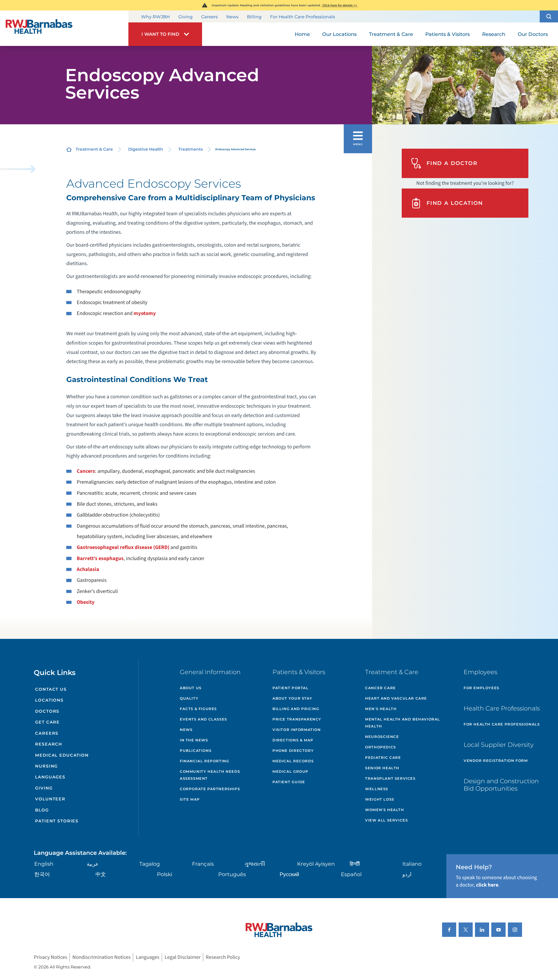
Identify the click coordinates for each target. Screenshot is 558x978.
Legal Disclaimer (183, 957)
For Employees (481, 688)
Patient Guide (288, 782)
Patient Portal (290, 688)
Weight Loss (379, 799)
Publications (195, 751)
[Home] (64, 28)
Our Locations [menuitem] (339, 34)
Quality (189, 698)
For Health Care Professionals (302, 16)
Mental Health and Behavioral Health (402, 722)
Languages (50, 776)
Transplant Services (390, 778)
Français (203, 864)
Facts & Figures (198, 709)
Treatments (190, 149)
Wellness (376, 789)
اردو (407, 874)
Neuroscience (382, 737)
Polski (164, 874)
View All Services (386, 820)
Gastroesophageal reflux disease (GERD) (123, 547)
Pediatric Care (383, 758)
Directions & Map (292, 740)
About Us (191, 688)
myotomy (145, 313)
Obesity (86, 602)
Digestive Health (145, 149)
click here (487, 885)
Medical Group (290, 771)
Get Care (47, 722)
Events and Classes (203, 719)
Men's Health (380, 709)
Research (48, 744)
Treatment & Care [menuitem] (391, 34)
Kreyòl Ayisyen (316, 864)
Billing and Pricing (295, 709)
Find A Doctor (452, 163)
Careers (209, 16)
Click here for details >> (340, 5)
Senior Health (382, 768)
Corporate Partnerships (210, 789)
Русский (289, 874)
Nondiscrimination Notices (101, 957)
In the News (194, 740)
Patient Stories (56, 820)
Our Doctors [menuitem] (533, 34)
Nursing (46, 766)
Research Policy (223, 957)
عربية (93, 864)
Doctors (47, 711)
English (43, 864)
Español (351, 874)
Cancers (86, 471)
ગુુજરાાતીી (255, 864)
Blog (42, 810)
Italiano (412, 864)
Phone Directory (293, 751)
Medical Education (62, 755)
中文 (100, 874)
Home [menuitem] (302, 34)
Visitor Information (296, 730)
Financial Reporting (204, 761)
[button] (549, 16)
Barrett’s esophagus (100, 558)
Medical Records (293, 761)
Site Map (190, 799)
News (232, 16)
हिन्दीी (355, 864)
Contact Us (51, 689)
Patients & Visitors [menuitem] (447, 34)
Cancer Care (380, 688)
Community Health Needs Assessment (210, 775)
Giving (185, 16)
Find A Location (455, 203)
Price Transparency (296, 719)
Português (232, 874)
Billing (254, 16)
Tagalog (149, 864)
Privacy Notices (50, 957)
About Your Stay (292, 698)
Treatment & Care (94, 149)
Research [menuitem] (493, 34)
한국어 (42, 874)
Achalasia (88, 569)
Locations (49, 700)
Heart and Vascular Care (396, 698)
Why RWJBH (155, 16)
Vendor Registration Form (496, 761)
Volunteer (50, 798)
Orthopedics (380, 747)
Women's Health (384, 810)
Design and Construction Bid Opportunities (501, 784)
